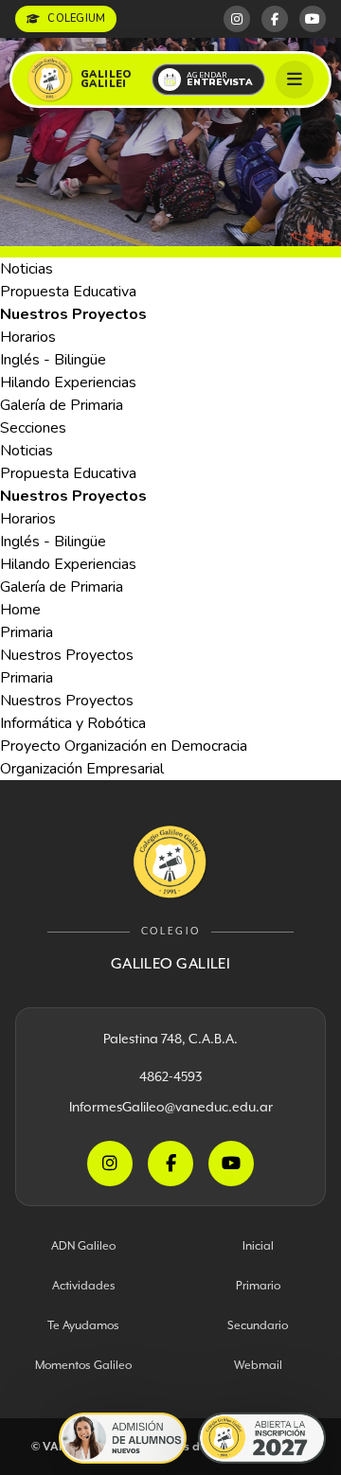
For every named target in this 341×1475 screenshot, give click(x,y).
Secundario (257, 1325)
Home (20, 609)
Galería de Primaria (61, 405)
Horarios (28, 337)
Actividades (84, 1285)
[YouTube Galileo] (312, 19)
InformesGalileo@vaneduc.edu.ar (171, 1106)
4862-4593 (170, 1076)
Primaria (26, 632)
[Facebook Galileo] (274, 19)
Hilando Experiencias (68, 382)
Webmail (258, 1365)
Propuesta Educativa (68, 291)
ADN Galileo (83, 1245)
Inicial (258, 1245)
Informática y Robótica (73, 723)
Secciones (33, 428)
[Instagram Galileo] (237, 19)
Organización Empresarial (82, 768)
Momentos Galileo (83, 1365)
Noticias (26, 268)
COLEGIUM (76, 18)
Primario (258, 1285)
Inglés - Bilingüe (53, 359)
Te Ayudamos (83, 1325)
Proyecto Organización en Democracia (123, 746)
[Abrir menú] (295, 79)
